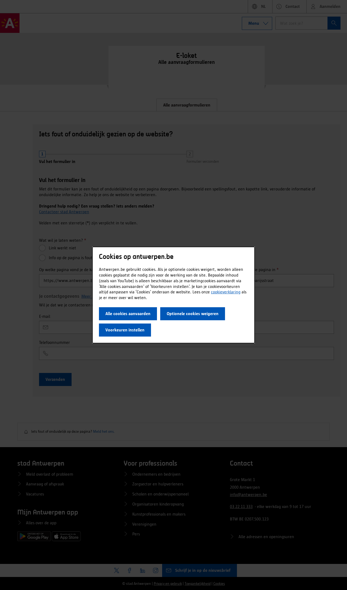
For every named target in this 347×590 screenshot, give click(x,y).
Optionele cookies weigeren (193, 313)
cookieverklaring (225, 292)
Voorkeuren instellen (124, 330)
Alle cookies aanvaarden (127, 313)
